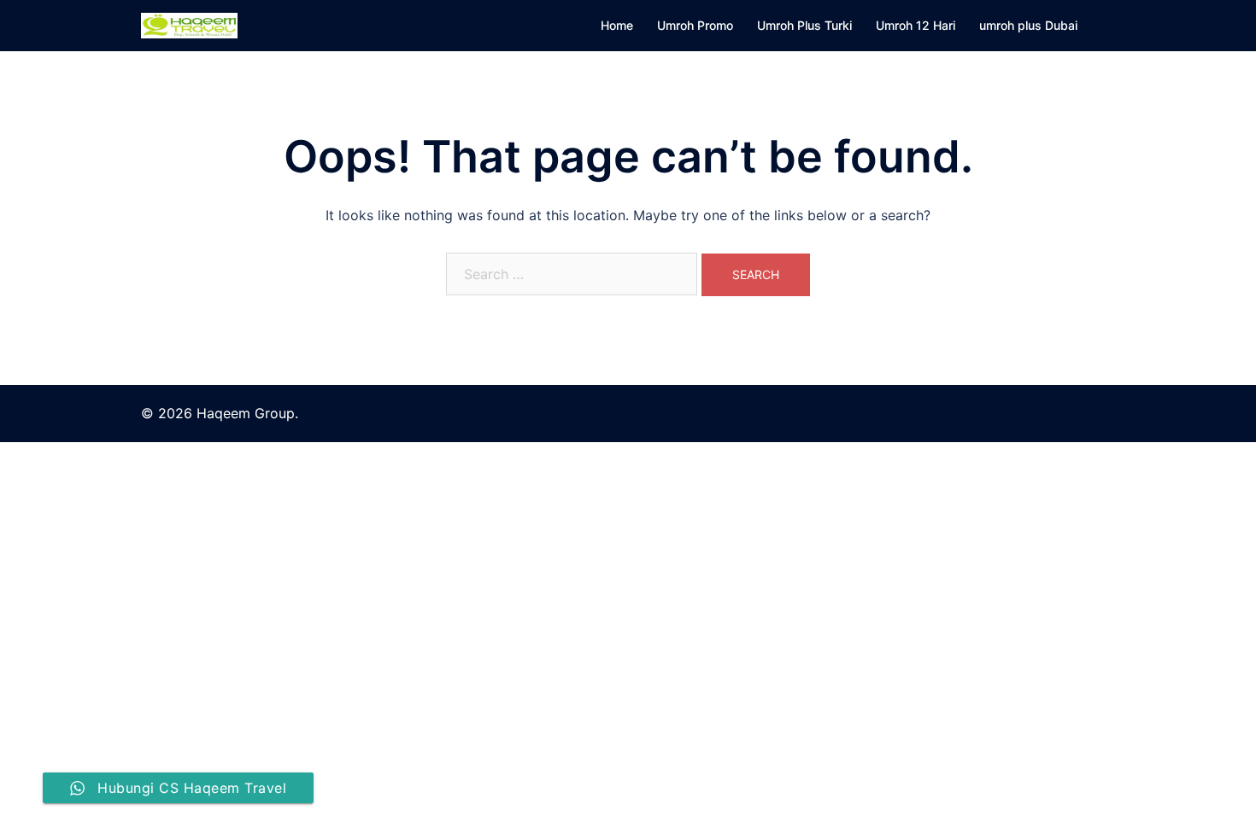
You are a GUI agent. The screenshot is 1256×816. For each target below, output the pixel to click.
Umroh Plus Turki (804, 25)
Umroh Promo (695, 25)
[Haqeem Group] (189, 23)
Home (617, 25)
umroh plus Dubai (1028, 25)
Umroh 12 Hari (915, 25)
